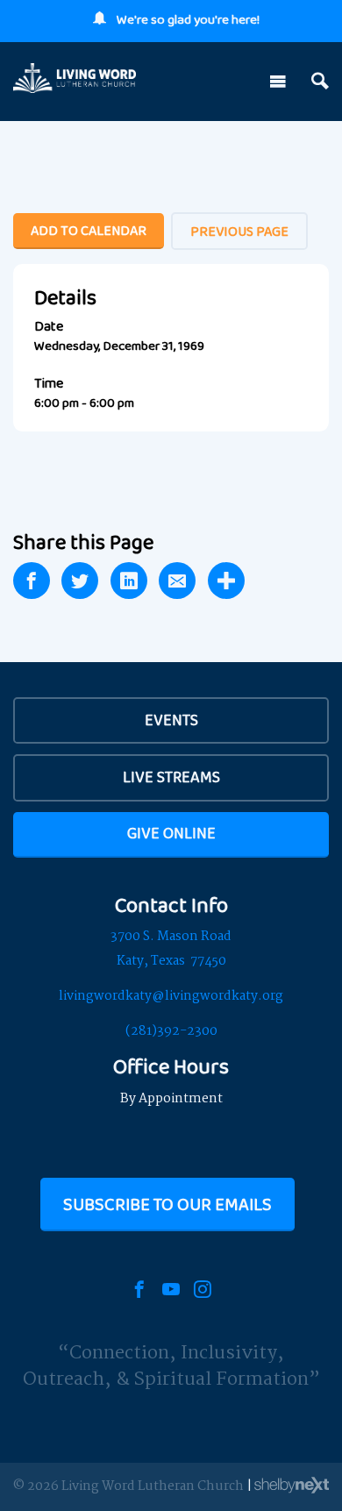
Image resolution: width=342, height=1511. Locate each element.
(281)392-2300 (171, 1031)
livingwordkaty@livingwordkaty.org (171, 996)
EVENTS (171, 720)
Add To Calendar (88, 230)
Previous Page (239, 231)
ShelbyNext (291, 1485)
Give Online (171, 833)
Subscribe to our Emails (167, 1204)
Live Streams (171, 777)
